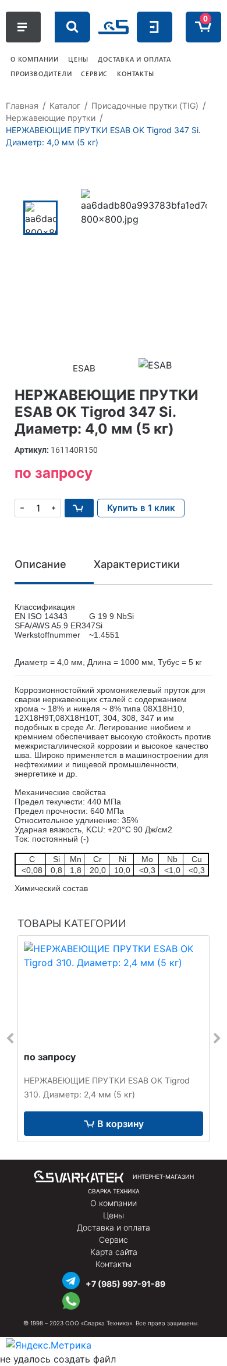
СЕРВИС (94, 73)
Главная (22, 105)
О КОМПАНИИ (34, 59)
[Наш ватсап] (71, 1299)
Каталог (64, 105)
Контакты (113, 1264)
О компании (113, 1203)
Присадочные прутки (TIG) (144, 105)
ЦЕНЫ (78, 59)
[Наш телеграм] (71, 1279)
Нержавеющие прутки (50, 118)
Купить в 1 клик (141, 507)
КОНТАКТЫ (135, 73)
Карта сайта (113, 1252)
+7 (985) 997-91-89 (125, 1284)
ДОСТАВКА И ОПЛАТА (134, 59)
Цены (113, 1215)
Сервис (113, 1240)
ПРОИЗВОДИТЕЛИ (41, 73)
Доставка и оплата (113, 1227)
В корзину (120, 1123)
